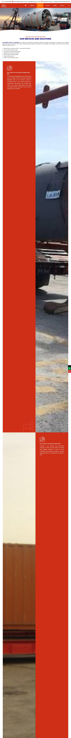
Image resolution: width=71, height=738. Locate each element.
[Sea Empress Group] (4, 5)
